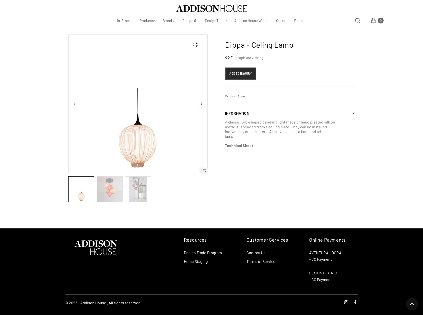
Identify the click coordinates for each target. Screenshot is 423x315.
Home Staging (196, 261)
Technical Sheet (239, 145)
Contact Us (256, 252)
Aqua (241, 96)
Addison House (93, 302)
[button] (75, 104)
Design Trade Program (203, 252)
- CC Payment (320, 259)
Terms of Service (261, 261)
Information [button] (237, 113)
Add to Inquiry (240, 73)
